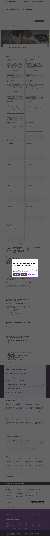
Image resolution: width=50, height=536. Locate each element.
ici (24, 270)
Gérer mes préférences (31, 274)
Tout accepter (17, 274)
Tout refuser (23, 274)
